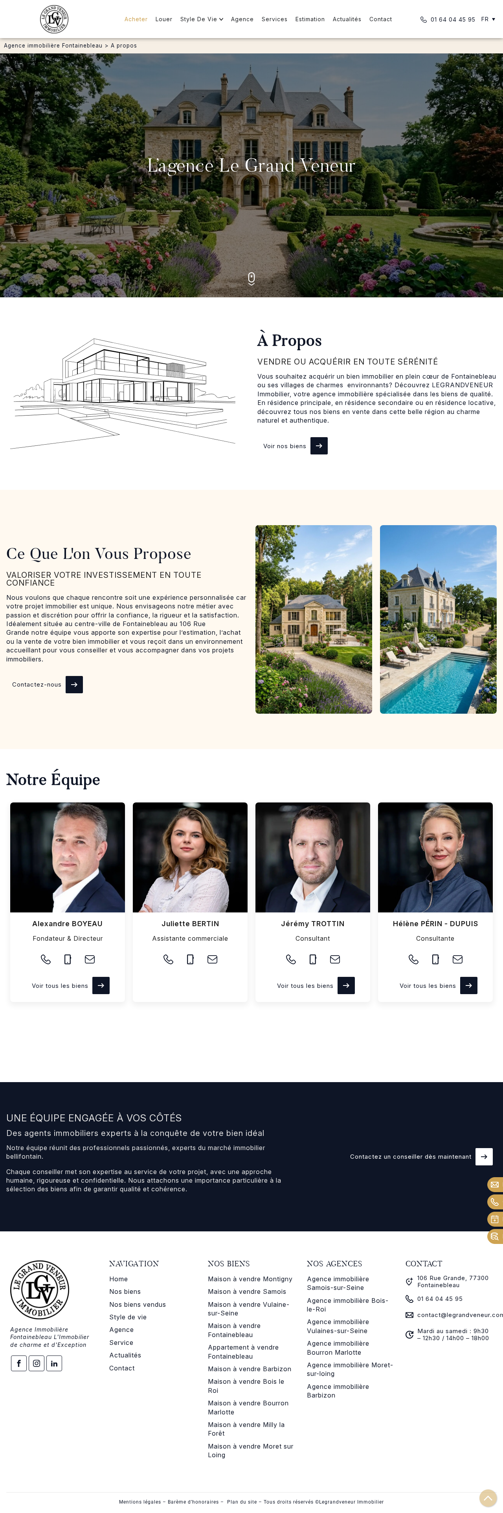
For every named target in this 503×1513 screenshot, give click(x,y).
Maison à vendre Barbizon (250, 1369)
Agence (121, 1329)
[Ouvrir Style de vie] (221, 19)
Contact (122, 1368)
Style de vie (128, 1317)
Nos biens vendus (137, 1304)
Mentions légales (140, 1502)
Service (121, 1342)
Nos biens (125, 1291)
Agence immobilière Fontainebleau (53, 45)
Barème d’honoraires (193, 1502)
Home (118, 1279)
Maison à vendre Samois (247, 1291)
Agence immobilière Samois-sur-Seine (338, 1283)
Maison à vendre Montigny (250, 1279)
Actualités (125, 1355)
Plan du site (242, 1502)
